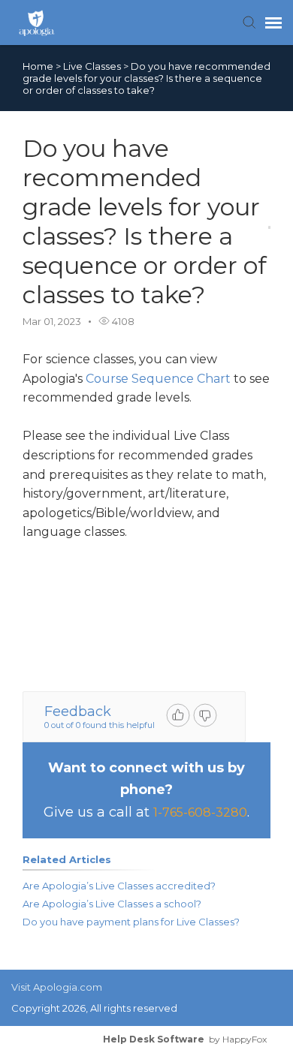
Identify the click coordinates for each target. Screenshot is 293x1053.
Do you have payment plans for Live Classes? (131, 922)
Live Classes (93, 66)
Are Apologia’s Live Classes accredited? (119, 886)
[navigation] (273, 22)
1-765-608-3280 (200, 812)
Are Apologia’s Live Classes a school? (112, 904)
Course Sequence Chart (158, 379)
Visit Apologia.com (56, 987)
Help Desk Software (153, 1039)
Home (38, 66)
